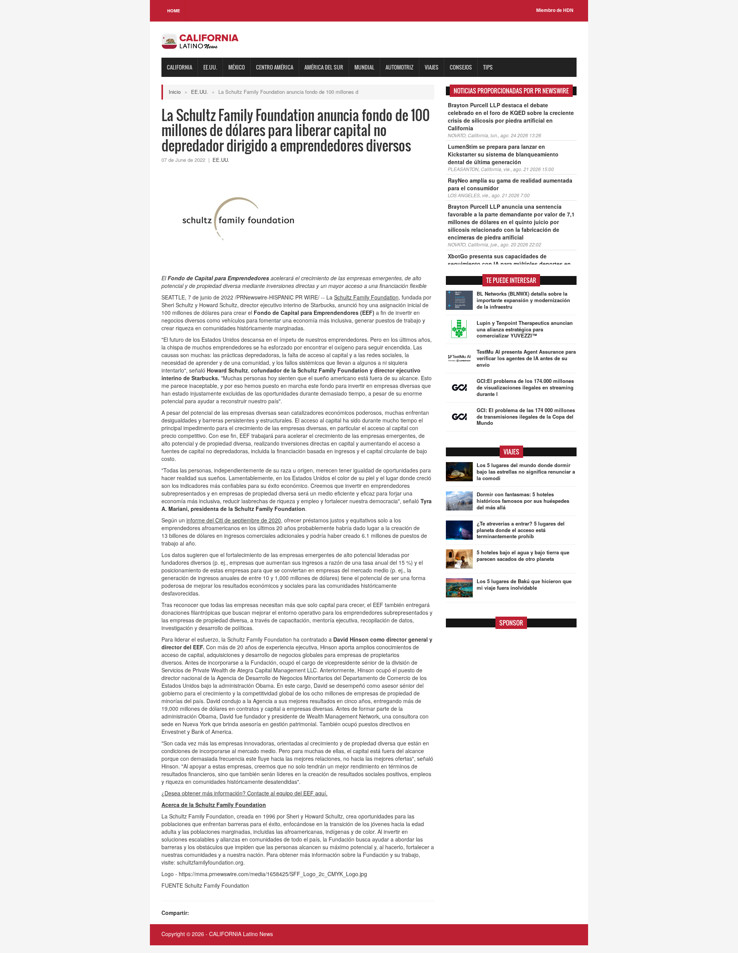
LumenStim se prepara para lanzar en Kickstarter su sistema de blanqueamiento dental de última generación (503, 154)
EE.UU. (210, 67)
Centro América (274, 67)
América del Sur (323, 67)
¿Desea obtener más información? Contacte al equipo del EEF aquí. (244, 793)
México (236, 67)
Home (173, 10)
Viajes (432, 67)
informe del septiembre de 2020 (233, 520)
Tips (488, 67)
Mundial (364, 67)
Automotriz (400, 67)
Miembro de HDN (554, 10)
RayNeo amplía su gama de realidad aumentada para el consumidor (510, 184)
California (179, 67)
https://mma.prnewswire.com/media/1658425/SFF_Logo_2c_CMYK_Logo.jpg (273, 874)
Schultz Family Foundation (366, 297)
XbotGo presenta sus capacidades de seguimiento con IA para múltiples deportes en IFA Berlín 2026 (509, 263)
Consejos (461, 67)
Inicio (175, 91)
